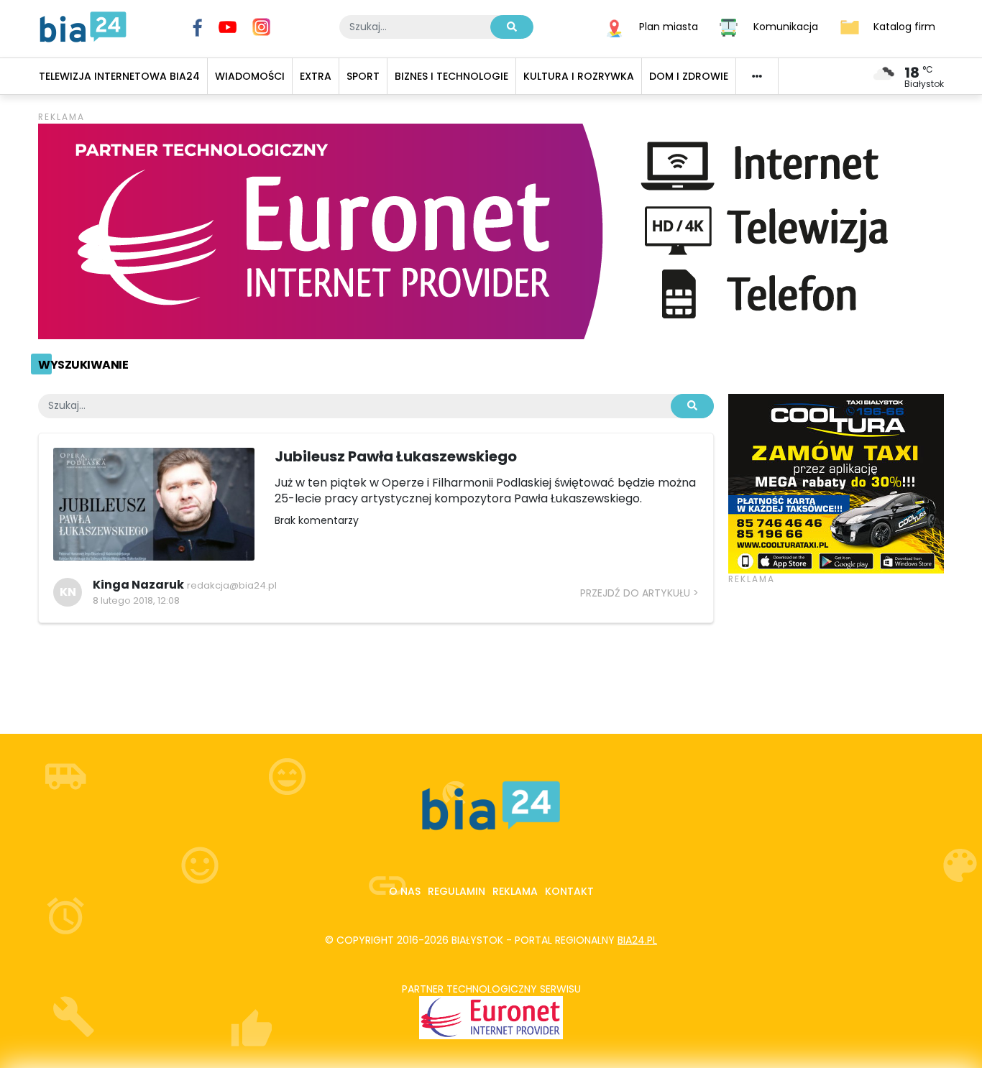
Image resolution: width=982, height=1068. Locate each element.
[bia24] (83, 26)
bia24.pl (637, 940)
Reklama (515, 891)
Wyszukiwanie (83, 364)
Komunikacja (785, 26)
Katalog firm (904, 26)
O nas (405, 891)
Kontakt (569, 891)
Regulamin (456, 891)
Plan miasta (668, 26)
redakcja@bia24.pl (232, 585)
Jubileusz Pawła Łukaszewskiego (396, 456)
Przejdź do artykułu (635, 592)
